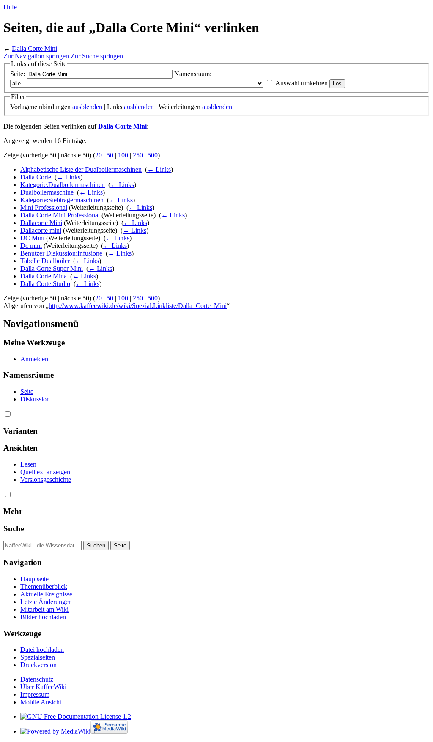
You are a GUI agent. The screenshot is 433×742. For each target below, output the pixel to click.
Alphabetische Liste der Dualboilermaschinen (81, 169)
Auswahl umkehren (301, 83)
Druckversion (38, 664)
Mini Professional (43, 207)
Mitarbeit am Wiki (44, 609)
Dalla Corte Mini (34, 48)
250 (138, 155)
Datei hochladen (42, 649)
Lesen (28, 464)
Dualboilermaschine (47, 192)
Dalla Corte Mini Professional (60, 215)
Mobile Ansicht (40, 702)
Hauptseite (34, 579)
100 (123, 155)
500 (153, 155)
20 (98, 155)
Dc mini (31, 245)
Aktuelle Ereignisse (46, 594)
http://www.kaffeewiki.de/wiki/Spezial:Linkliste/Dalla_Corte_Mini (138, 305)
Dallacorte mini (40, 230)
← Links (159, 169)
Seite (26, 391)
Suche (13, 528)
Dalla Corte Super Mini (51, 268)
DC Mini (32, 238)
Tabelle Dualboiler (45, 260)
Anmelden (34, 359)
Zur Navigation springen (36, 56)
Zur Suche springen (97, 56)
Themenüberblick (43, 586)
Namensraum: (192, 73)
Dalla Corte (35, 177)
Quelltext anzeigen (45, 471)
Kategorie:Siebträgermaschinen (62, 199)
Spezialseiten (37, 657)
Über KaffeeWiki (43, 686)
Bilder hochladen (43, 617)
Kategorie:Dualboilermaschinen (62, 184)
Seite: (17, 73)
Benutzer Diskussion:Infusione (61, 253)
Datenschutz (36, 679)
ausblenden (87, 106)
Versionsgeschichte (45, 479)
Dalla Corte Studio (45, 283)
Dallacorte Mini (41, 222)
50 (110, 155)
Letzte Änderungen (46, 601)
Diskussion (35, 399)
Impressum (34, 694)
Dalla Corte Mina (43, 276)
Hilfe (10, 7)
